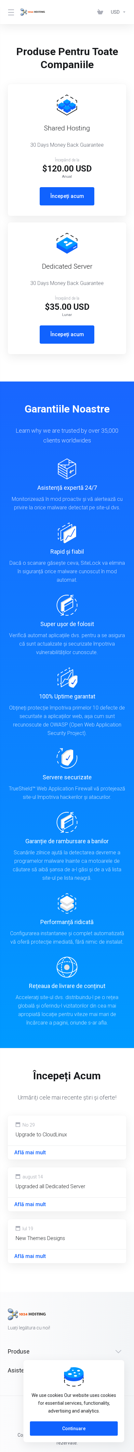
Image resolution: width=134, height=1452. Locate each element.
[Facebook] (105, 1319)
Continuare (74, 1428)
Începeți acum (67, 196)
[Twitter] (116, 1319)
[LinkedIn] (126, 1319)
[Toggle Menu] (10, 12)
